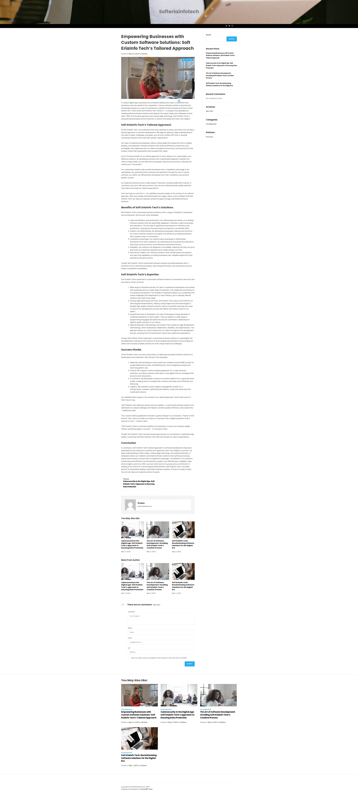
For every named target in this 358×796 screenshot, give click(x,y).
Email (130, 638)
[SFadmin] (130, 504)
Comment (131, 612)
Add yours (156, 605)
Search (208, 35)
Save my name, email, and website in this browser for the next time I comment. (159, 658)
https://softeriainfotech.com (145, 506)
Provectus (209, 137)
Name (130, 628)
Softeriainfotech (179, 11)
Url (129, 648)
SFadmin (144, 54)
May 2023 (209, 111)
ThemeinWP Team (146, 789)
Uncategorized (211, 124)
